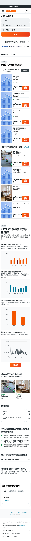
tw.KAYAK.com (5, 513)
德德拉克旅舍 (17, 169)
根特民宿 (7, 501)
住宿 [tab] (4, 491)
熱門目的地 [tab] (21, 491)
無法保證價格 (22, 525)
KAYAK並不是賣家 (7, 530)
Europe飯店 (17, 513)
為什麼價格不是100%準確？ (10, 536)
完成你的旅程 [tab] (12, 491)
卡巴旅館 (15, 186)
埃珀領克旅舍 (17, 152)
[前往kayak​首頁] (11, 11)
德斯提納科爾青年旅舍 (19, 128)
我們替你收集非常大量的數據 (11, 533)
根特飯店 (12, 514)
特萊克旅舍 (16, 76)
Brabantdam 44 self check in (21, 205)
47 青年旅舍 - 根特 (18, 93)
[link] (15, 365)
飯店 (12, 513)
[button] (29, 6)
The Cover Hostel (18, 111)
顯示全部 (26, 147)
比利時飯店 (24, 513)
